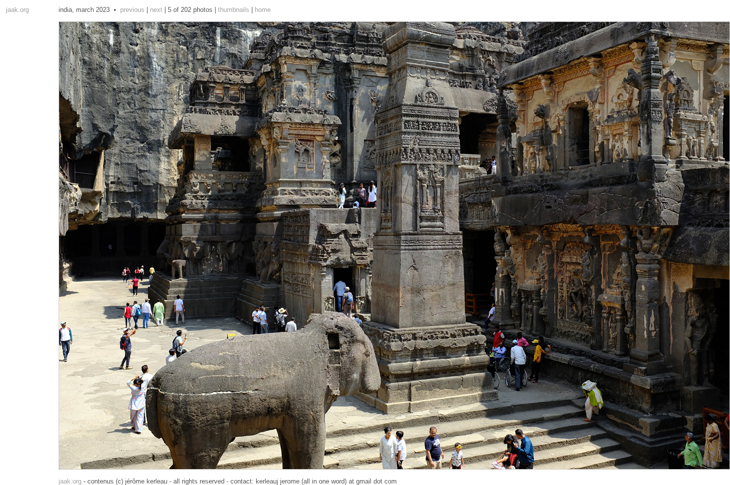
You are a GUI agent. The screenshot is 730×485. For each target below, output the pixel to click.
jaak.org (17, 9)
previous (132, 9)
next (156, 9)
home (263, 9)
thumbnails (233, 9)
